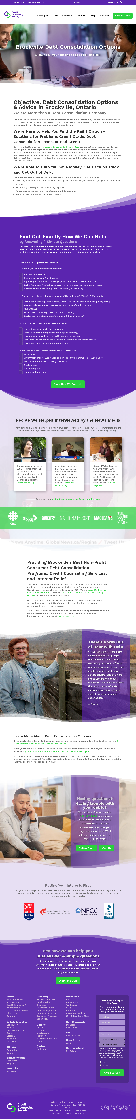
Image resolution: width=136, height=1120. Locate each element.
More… (68, 1107)
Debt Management (46, 1010)
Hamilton (41, 1036)
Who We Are (13, 1002)
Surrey (10, 1033)
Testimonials (13, 1007)
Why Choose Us (15, 999)
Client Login (113, 3)
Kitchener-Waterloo (47, 1038)
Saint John (71, 1027)
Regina (10, 1063)
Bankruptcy (42, 1019)
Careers (11, 1016)
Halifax (69, 1043)
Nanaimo (11, 1038)
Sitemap (70, 1010)
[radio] (112, 1062)
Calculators (72, 1002)
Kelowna (11, 1041)
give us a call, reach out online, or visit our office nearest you (57, 751)
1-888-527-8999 (122, 16)
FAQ (68, 999)
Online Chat (86, 848)
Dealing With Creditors (43, 1003)
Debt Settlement (45, 1007)
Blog (93, 16)
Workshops (71, 1005)
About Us (80, 16)
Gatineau (41, 1049)
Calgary (10, 1053)
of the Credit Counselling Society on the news (76, 499)
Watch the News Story (65, 484)
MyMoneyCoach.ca (75, 1013)
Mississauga (43, 1033)
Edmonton (12, 1050)
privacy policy (107, 1059)
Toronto (41, 1030)
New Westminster (16, 1030)
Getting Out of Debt (47, 999)
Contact (102, 16)
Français (76, 3)
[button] (121, 3)
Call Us (106, 848)
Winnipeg (11, 1071)
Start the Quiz (68, 980)
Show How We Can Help (68, 384)
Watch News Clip (26, 482)
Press (25, 1010)
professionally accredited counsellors (59, 147)
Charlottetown (73, 1035)
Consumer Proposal (47, 1016)
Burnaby (11, 1027)
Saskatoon (12, 1060)
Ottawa (40, 1027)
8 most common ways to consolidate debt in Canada (66, 742)
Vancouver (12, 1025)
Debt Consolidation (46, 1013)
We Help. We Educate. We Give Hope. (29, 3)
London (40, 1041)
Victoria (11, 1036)
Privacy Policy (58, 1102)
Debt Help (40, 16)
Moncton (70, 1025)
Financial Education (61, 16)
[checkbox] (112, 1064)
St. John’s (71, 1051)
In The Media (13, 1010)
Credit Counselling (16, 1005)
